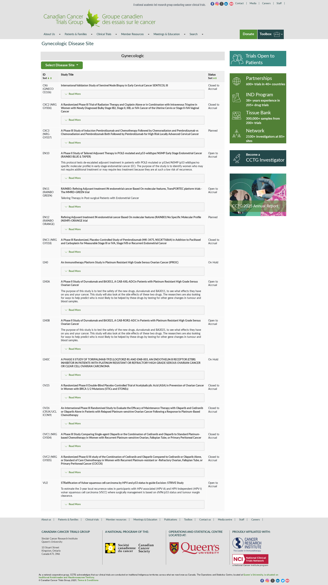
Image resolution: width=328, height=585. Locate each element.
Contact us (205, 520)
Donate (248, 34)
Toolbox (265, 34)
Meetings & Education (167, 34)
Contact (239, 3)
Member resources (116, 520)
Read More (75, 94)
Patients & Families (76, 34)
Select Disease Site (60, 65)
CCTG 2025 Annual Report (255, 206)
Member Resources (132, 34)
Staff (279, 3)
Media (253, 3)
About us (46, 520)
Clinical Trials (104, 34)
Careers (266, 3)
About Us (49, 34)
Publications (170, 520)
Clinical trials (92, 520)
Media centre (225, 520)
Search (194, 34)
